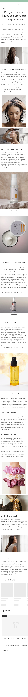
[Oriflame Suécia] (6, 4)
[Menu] (2, 4)
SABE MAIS (14, 212)
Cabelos (4, 8)
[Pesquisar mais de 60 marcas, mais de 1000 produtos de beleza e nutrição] (19, 4)
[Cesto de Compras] (25, 4)
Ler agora (5, 650)
